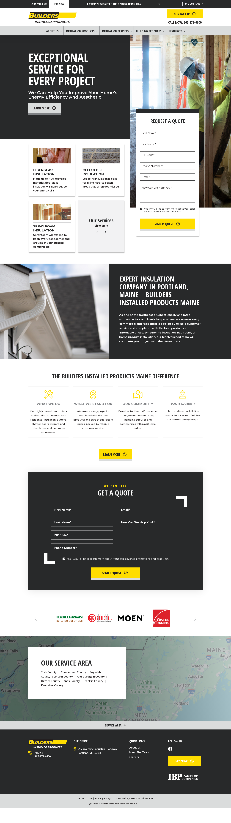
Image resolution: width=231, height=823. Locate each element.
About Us (135, 747)
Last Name (149, 144)
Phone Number (152, 166)
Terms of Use (84, 798)
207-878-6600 (43, 756)
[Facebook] (170, 749)
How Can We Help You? (157, 187)
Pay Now (59, 4)
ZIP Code (148, 155)
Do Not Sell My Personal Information (134, 798)
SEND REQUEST (164, 223)
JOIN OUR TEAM (192, 4)
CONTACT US (182, 13)
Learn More (41, 108)
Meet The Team (139, 752)
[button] (105, 232)
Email (146, 176)
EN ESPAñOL (37, 4)
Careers (134, 757)
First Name (149, 133)
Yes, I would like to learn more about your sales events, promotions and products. (170, 210)
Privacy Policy (103, 798)
